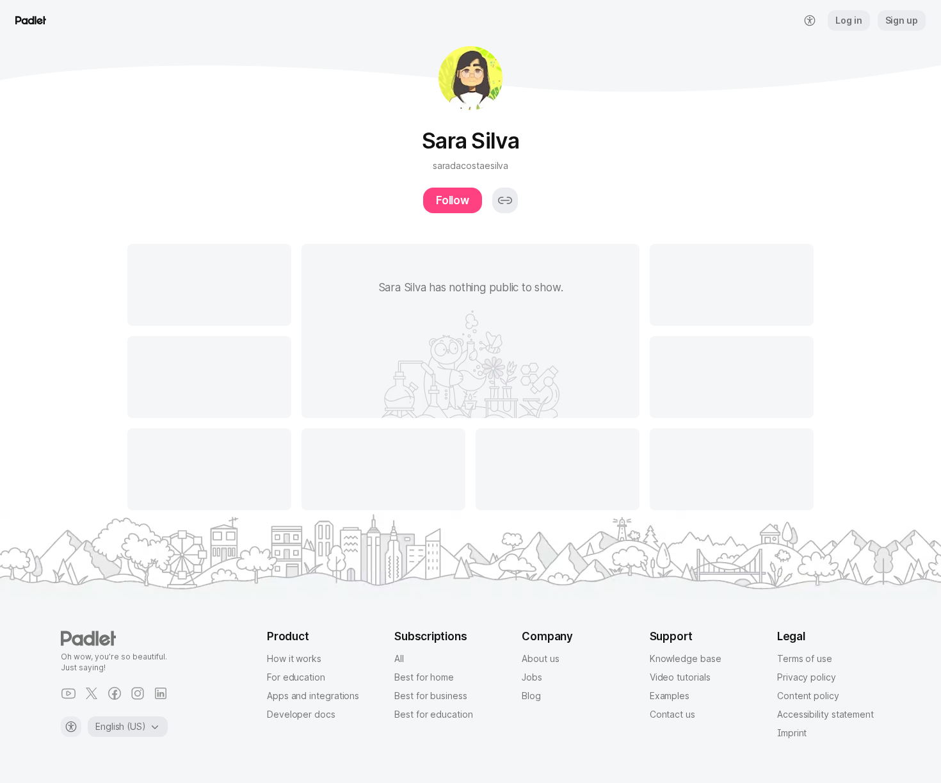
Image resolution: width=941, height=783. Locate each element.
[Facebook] (114, 693)
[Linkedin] (160, 693)
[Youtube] (68, 693)
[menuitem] (810, 20)
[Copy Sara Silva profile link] (505, 200)
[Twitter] (91, 693)
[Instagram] (137, 693)
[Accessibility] (71, 726)
